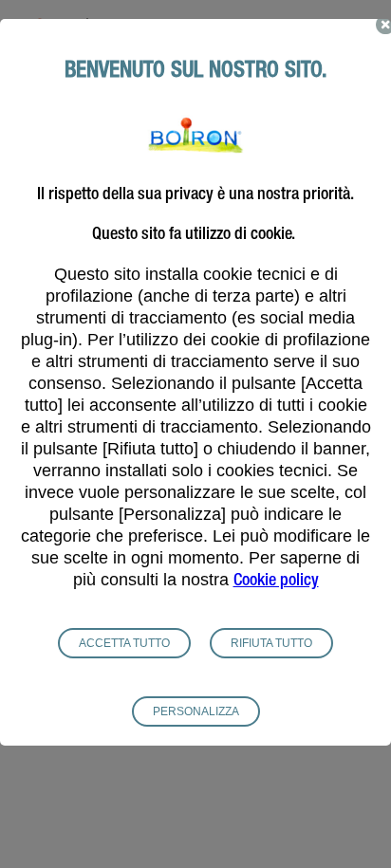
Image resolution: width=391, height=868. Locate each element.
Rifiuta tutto (271, 643)
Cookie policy (276, 581)
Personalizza (196, 711)
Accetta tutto (124, 643)
